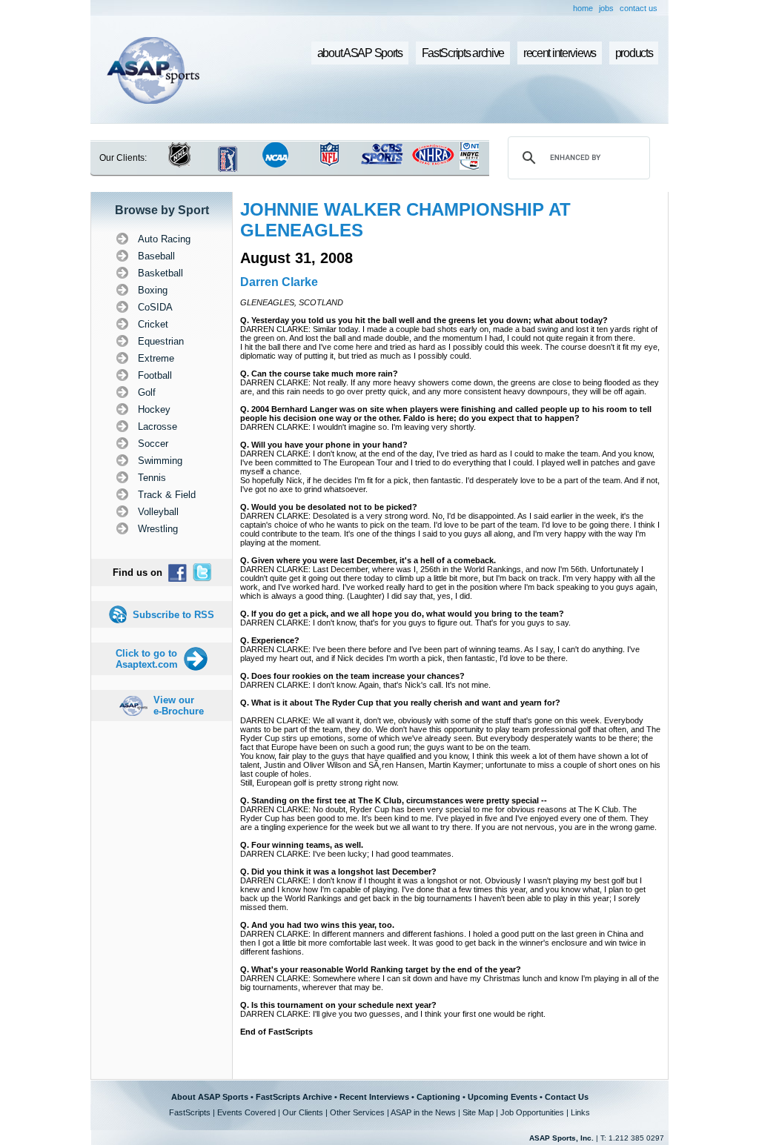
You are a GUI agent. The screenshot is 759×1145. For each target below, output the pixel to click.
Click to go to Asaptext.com (147, 659)
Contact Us (567, 1096)
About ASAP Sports (209, 1096)
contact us (638, 8)
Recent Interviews (374, 1096)
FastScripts (190, 1112)
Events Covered (246, 1112)
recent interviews (559, 53)
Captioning (438, 1096)
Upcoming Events (502, 1096)
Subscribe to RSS (173, 614)
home (583, 8)
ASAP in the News (423, 1112)
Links (580, 1112)
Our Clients (302, 1112)
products (634, 53)
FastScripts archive (463, 53)
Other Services (357, 1112)
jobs (606, 8)
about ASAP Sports (359, 53)
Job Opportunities (532, 1112)
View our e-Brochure (178, 705)
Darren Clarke (279, 282)
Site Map (478, 1112)
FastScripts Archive (294, 1096)
